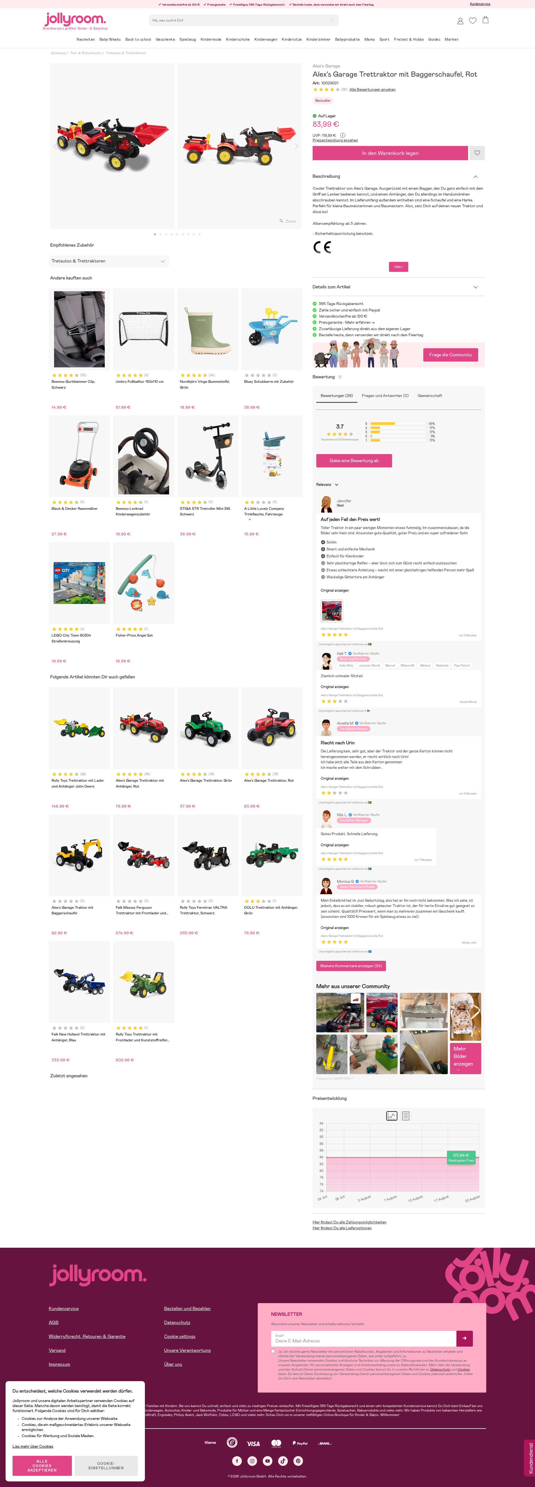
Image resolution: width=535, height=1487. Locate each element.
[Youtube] (268, 1461)
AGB (54, 1322)
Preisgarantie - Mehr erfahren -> (347, 322)
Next (297, 146)
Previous (55, 146)
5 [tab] (177, 234)
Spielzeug (58, 53)
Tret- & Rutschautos (85, 53)
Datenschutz (177, 1322)
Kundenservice (480, 4)
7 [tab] (188, 234)
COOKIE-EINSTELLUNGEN (106, 1465)
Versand (57, 1350)
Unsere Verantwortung (187, 1350)
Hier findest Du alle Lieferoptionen (342, 1227)
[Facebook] (237, 1461)
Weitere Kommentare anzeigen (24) (351, 965)
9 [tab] (199, 234)
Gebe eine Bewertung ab (354, 461)
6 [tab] (183, 234)
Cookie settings (180, 1336)
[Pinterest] (298, 1461)
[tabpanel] (112, 146)
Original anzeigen (335, 590)
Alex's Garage (326, 66)
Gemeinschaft (430, 395)
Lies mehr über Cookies (33, 1446)
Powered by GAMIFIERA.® (334, 1079)
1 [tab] (155, 234)
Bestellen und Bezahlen (187, 1309)
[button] (473, 21)
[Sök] (332, 20)
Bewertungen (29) (337, 395)
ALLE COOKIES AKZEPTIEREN (42, 1466)
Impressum (59, 1364)
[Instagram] (252, 1461)
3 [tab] (166, 234)
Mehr (399, 267)
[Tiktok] (283, 1461)
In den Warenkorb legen (390, 153)
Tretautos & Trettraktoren (126, 53)
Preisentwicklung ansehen (335, 140)
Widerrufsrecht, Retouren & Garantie (87, 1336)
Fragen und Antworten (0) (385, 395)
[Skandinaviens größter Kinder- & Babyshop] (75, 18)
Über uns (173, 1364)
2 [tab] (160, 234)
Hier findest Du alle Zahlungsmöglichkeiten (349, 1222)
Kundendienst (530, 1458)
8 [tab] (194, 234)
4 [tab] (171, 234)
